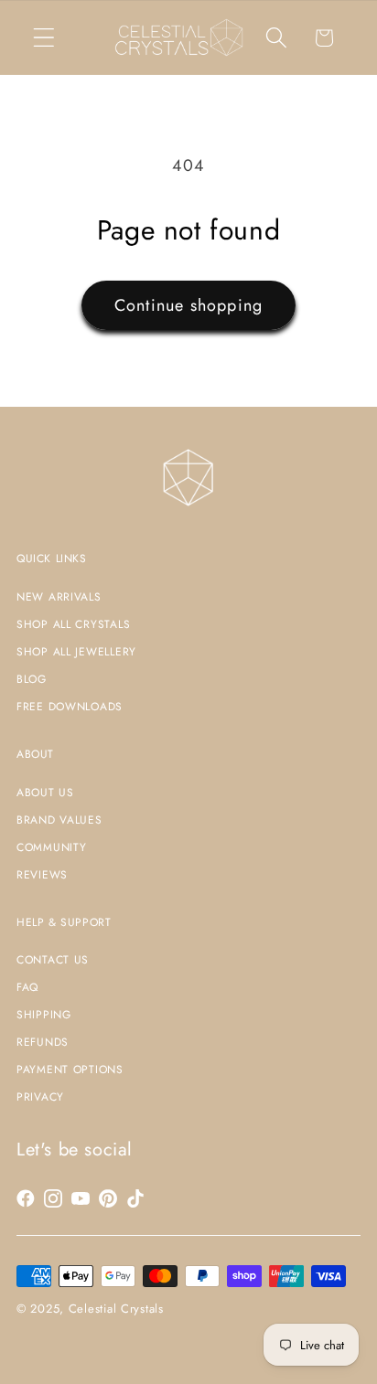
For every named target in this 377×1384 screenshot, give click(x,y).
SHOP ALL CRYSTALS (73, 624)
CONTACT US (52, 960)
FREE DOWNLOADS (69, 706)
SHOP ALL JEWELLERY (76, 652)
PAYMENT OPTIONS (70, 1069)
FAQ (27, 987)
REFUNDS (42, 1042)
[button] (44, 38)
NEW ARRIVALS (59, 597)
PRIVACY (40, 1097)
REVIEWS (42, 875)
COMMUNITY (51, 847)
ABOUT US (45, 792)
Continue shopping (188, 305)
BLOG (31, 679)
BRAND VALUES (59, 820)
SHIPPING (43, 1014)
